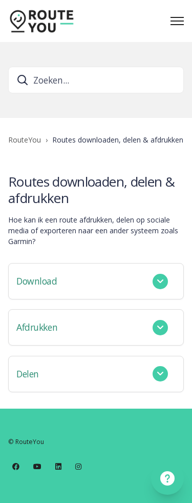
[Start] (41, 21)
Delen (27, 374)
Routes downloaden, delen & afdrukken (117, 140)
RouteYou (24, 140)
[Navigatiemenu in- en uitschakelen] (177, 21)
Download (36, 281)
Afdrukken (36, 327)
